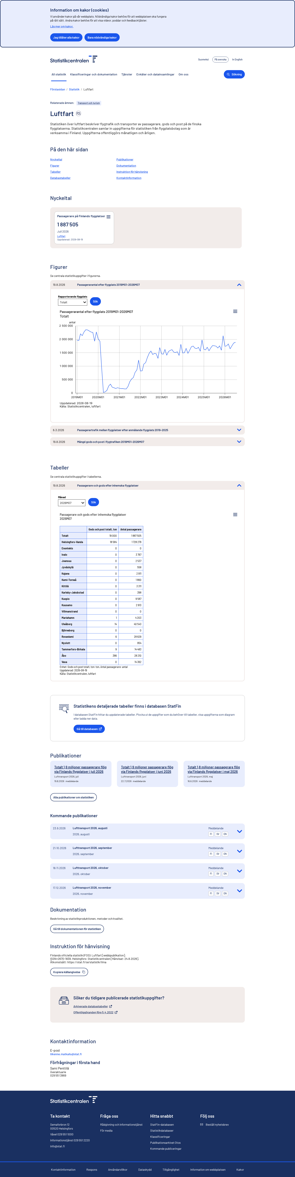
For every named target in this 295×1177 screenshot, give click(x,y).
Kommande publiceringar (165, 1148)
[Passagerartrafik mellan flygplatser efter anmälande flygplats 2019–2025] (239, 430)
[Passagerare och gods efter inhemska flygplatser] (239, 485)
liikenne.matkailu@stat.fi (66, 1054)
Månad (62, 497)
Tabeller (55, 171)
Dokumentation (126, 165)
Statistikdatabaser (161, 1130)
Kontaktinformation (128, 177)
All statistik (59, 74)
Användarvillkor (117, 1169)
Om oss (183, 74)
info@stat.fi (57, 1146)
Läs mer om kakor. (61, 26)
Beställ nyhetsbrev (214, 1124)
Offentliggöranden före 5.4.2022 (93, 1012)
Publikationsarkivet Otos (165, 1142)
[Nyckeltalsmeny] (108, 217)
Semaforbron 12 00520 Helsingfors (61, 1126)
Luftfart (61, 236)
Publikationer (124, 159)
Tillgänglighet (171, 1169)
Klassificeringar (160, 1136)
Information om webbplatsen (208, 1169)
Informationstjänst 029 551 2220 (70, 1140)
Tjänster (126, 74)
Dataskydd (145, 1169)
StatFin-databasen (162, 1124)
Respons (91, 1169)
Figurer (54, 165)
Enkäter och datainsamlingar (155, 74)
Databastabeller (60, 177)
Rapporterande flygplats (72, 296)
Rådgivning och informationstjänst (121, 1124)
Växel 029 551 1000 (61, 1134)
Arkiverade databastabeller (90, 1006)
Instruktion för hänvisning (132, 171)
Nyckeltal (56, 159)
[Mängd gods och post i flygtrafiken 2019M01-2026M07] (239, 441)
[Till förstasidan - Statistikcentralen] (73, 59)
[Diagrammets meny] (235, 311)
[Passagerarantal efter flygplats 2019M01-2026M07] (239, 285)
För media (106, 1130)
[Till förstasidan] (73, 1100)
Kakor (240, 1169)
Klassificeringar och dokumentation (93, 74)
